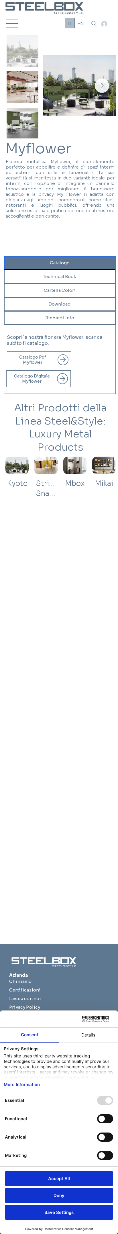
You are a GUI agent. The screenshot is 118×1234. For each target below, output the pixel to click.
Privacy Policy (24, 1007)
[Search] (94, 23)
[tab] (59, 263)
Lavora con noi (25, 998)
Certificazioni (25, 990)
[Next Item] (102, 86)
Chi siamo (20, 981)
